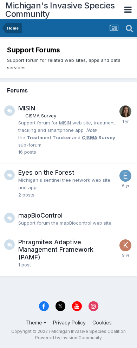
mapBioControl (40, 215)
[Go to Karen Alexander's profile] (125, 245)
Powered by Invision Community (68, 337)
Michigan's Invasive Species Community (60, 9)
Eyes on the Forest (46, 172)
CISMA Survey (40, 115)
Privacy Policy (69, 323)
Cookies (102, 323)
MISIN (26, 108)
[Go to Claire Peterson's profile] (125, 111)
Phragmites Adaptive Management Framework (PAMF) (55, 249)
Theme (35, 323)
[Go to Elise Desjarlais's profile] (125, 176)
